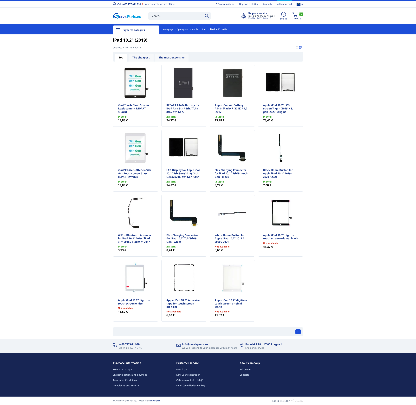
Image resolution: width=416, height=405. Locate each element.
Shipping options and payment (130, 374)
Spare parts (182, 29)
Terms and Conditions (125, 380)
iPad (204, 29)
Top (121, 57)
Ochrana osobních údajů (189, 380)
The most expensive (172, 57)
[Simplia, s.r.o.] (296, 400)
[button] (300, 4)
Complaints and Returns (126, 385)
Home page (167, 29)
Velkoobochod (284, 4)
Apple (195, 29)
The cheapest (141, 57)
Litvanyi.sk (155, 400)
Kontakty (267, 4)
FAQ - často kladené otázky (190, 385)
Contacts (244, 374)
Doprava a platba (248, 4)
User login (182, 369)
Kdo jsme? (245, 369)
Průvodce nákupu (224, 4)
